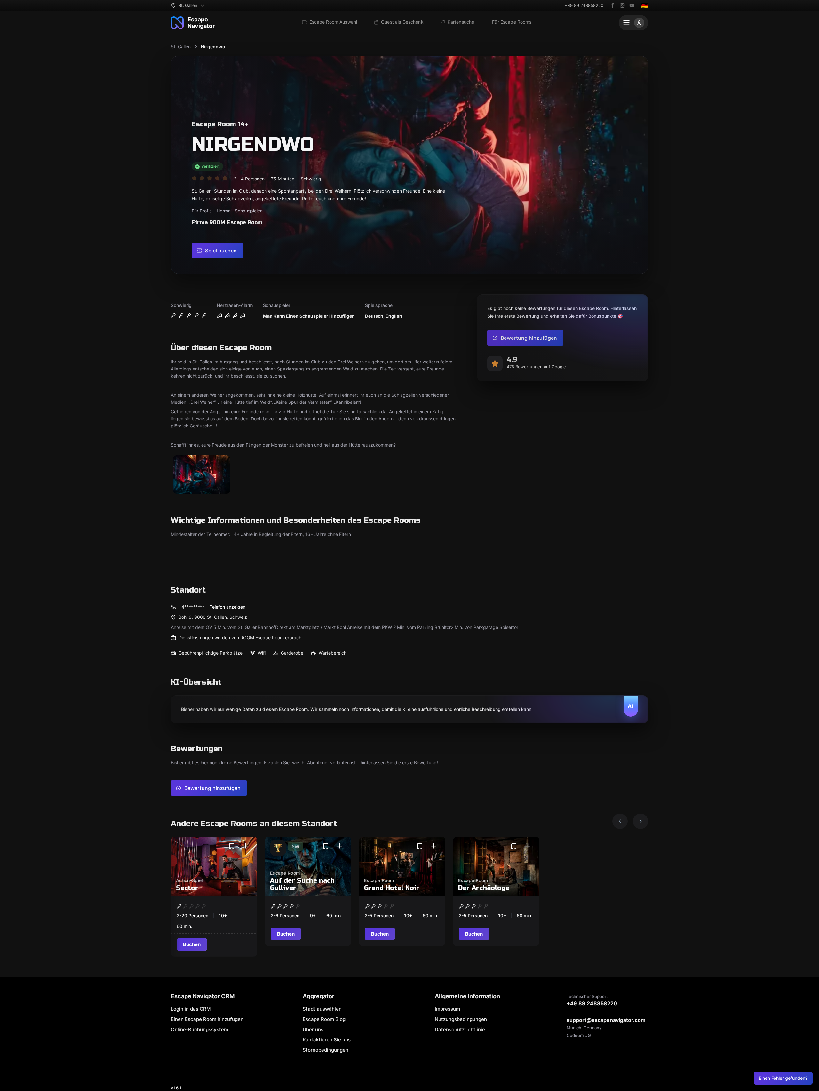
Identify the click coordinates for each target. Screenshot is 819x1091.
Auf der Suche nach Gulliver (302, 884)
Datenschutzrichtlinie (460, 1029)
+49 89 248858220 (584, 5)
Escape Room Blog (324, 1019)
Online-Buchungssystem (199, 1029)
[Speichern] (231, 846)
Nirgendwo (213, 46)
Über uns (313, 1029)
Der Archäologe (483, 888)
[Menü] (633, 22)
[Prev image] (620, 821)
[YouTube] (632, 5)
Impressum (447, 1009)
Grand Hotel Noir (391, 888)
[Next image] (640, 821)
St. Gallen (181, 46)
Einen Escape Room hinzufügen (207, 1019)
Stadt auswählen (322, 1009)
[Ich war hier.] (245, 846)
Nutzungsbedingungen (461, 1019)
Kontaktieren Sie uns (327, 1040)
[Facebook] (613, 5)
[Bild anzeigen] (201, 475)
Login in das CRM (191, 1009)
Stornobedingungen (325, 1050)
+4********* (191, 606)
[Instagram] (622, 5)
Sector (187, 888)
